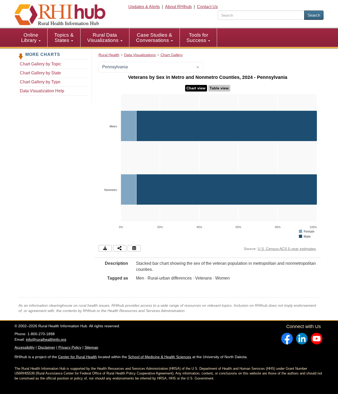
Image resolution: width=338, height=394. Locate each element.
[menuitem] (31, 37)
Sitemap (91, 347)
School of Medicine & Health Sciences (159, 357)
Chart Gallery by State (40, 73)
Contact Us (207, 6)
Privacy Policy (69, 347)
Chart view (195, 88)
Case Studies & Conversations (154, 37)
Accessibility (25, 347)
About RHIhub (178, 6)
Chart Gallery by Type (40, 82)
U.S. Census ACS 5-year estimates (287, 249)
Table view (219, 88)
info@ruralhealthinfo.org (46, 339)
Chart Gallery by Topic (40, 64)
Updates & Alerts (144, 6)
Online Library (29, 37)
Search (314, 15)
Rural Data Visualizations (103, 37)
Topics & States (64, 37)
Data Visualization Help (42, 91)
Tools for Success (197, 37)
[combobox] (150, 67)
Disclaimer (46, 347)
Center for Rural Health (77, 357)
